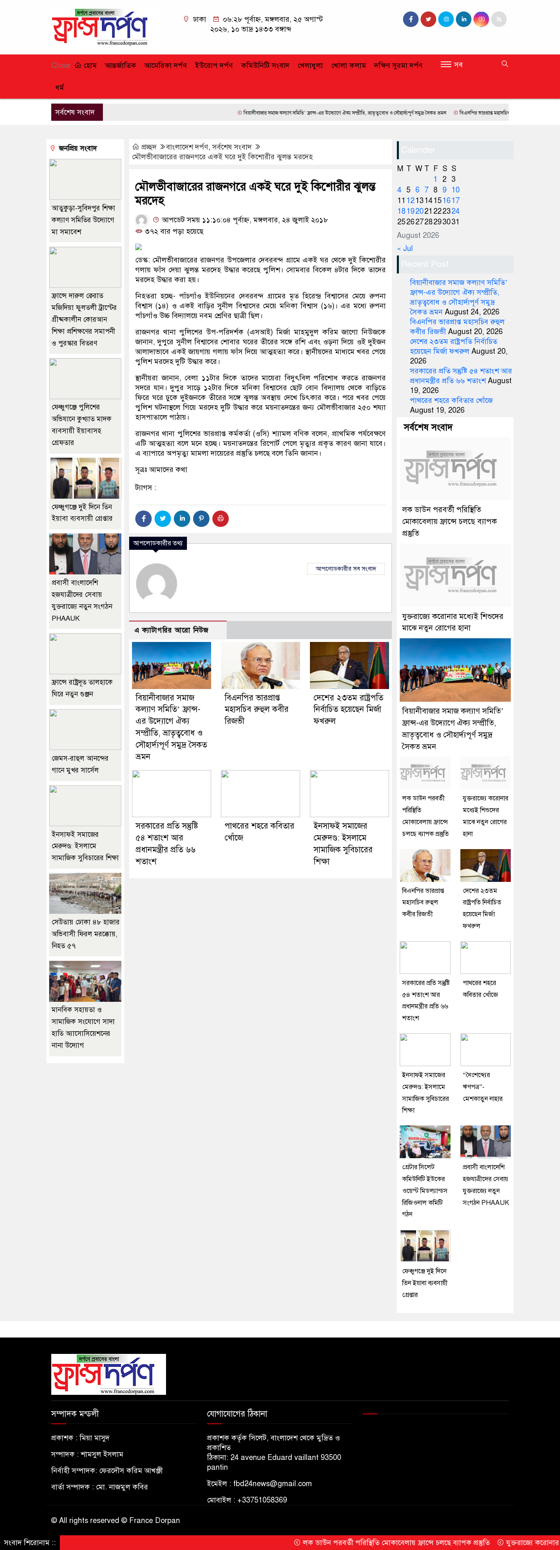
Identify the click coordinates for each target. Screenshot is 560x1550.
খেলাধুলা (310, 65)
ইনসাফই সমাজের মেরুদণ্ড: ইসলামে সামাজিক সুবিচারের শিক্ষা (85, 846)
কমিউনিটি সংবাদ (265, 65)
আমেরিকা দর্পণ (165, 65)
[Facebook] (143, 519)
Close (60, 65)
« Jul (405, 248)
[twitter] (428, 19)
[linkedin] (463, 19)
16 (446, 200)
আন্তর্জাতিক (120, 65)
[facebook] (411, 19)
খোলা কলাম (348, 65)
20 (419, 211)
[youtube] (481, 19)
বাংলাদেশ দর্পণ (187, 146)
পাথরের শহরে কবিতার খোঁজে (451, 400)
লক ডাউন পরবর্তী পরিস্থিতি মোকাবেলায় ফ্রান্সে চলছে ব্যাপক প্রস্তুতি (449, 521)
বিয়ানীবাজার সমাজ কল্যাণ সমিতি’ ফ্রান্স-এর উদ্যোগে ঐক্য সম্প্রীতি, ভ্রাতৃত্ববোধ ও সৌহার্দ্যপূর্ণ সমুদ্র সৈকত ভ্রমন (305, 113)
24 (455, 211)
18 (401, 211)
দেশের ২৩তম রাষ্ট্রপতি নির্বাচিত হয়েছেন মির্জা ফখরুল (348, 710)
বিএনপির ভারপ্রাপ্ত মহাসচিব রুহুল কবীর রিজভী (461, 113)
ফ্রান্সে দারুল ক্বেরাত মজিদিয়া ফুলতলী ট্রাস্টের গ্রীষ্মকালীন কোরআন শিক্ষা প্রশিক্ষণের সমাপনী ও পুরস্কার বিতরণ (84, 320)
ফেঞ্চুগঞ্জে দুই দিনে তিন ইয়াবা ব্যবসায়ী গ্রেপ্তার (425, 1283)
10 (455, 189)
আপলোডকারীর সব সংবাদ (346, 568)
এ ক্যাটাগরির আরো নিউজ (171, 630)
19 (410, 211)
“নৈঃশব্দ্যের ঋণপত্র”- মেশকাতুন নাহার (483, 1087)
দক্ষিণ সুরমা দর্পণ (398, 65)
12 (410, 200)
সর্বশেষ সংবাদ (232, 146)
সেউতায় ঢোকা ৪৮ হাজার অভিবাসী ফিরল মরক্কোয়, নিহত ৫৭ (86, 934)
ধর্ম (59, 87)
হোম (89, 65)
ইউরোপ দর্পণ (214, 65)
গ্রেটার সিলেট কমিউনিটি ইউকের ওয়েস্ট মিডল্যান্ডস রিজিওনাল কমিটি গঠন (425, 1190)
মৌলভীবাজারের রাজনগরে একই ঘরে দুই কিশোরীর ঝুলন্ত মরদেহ (222, 156)
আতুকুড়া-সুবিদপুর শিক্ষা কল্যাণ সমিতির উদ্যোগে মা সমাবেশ (83, 220)
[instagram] (446, 19)
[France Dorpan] (104, 26)
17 (455, 200)
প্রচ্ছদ (149, 146)
